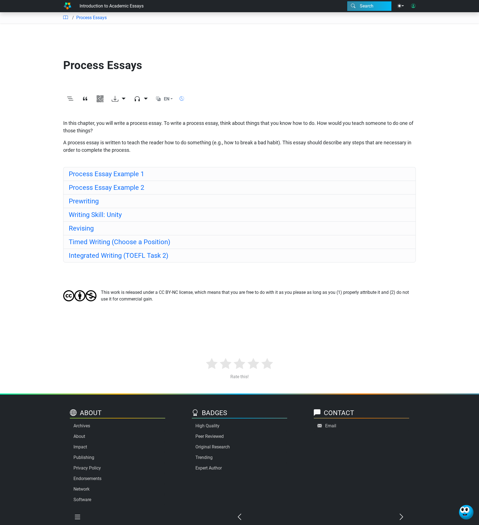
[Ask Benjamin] (466, 512)
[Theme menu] (400, 6)
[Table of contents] (65, 17)
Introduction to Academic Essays (112, 6)
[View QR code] (100, 99)
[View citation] (85, 99)
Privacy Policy (87, 468)
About (79, 436)
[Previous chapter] (239, 517)
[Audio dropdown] (140, 99)
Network (81, 489)
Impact (80, 447)
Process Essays (91, 17)
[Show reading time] (181, 99)
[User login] (413, 6)
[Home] (67, 6)
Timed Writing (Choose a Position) (119, 242)
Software (82, 499)
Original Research (212, 447)
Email (330, 425)
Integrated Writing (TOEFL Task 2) (118, 255)
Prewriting (84, 201)
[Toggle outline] (70, 99)
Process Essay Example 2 (106, 187)
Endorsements (87, 478)
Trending (204, 457)
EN (166, 99)
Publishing (83, 457)
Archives (81, 425)
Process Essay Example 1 (106, 174)
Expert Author (208, 468)
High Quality (207, 425)
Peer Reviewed (209, 436)
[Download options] (118, 99)
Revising (81, 228)
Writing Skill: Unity (95, 215)
